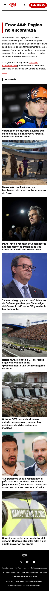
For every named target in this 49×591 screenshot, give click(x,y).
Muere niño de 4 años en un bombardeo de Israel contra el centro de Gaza (24, 190)
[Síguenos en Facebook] (15, 562)
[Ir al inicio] (12, 5)
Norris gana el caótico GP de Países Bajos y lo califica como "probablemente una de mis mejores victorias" (23, 364)
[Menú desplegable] (5, 5)
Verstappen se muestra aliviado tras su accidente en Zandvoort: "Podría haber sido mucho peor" (23, 133)
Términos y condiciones (10, 572)
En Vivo (18, 568)
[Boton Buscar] (25, 5)
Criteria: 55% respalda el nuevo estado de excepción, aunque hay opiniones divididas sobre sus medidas (21, 424)
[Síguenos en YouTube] (34, 562)
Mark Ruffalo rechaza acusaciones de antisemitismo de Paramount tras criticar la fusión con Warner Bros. (24, 246)
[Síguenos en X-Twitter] (21, 562)
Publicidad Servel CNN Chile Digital (34, 572)
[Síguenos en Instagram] (28, 562)
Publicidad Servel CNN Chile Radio (24, 577)
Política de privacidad (39, 568)
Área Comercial (7, 568)
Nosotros (26, 568)
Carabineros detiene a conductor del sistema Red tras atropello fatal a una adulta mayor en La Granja (24, 541)
